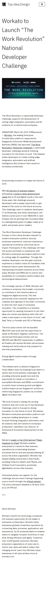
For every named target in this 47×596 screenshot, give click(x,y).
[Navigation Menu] (42, 4)
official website (34, 481)
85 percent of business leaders (21, 191)
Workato (8, 135)
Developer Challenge (23, 148)
